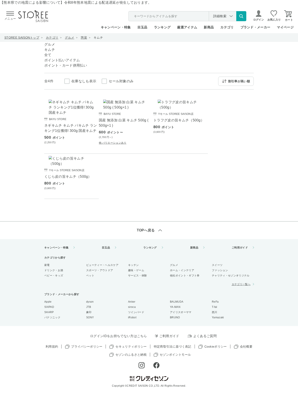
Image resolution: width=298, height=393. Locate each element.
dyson (90, 301)
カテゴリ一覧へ (241, 284)
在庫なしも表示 (83, 81)
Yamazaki (218, 317)
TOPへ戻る (146, 230)
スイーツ (217, 265)
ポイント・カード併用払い (65, 65)
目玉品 (142, 27)
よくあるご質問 (205, 336)
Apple (48, 301)
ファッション (220, 270)
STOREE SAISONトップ (21, 37)
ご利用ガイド (240, 247)
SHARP (49, 312)
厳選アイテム (187, 27)
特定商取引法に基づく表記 (172, 346)
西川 (214, 312)
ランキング (162, 27)
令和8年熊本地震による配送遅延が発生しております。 (108, 2)
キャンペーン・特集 (116, 27)
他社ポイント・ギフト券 (185, 275)
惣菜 (84, 37)
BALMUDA (176, 301)
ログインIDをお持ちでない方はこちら (118, 336)
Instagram (142, 365)
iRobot (132, 317)
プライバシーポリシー (86, 346)
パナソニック (52, 317)
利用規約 (52, 346)
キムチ (98, 37)
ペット (90, 275)
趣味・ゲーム (136, 270)
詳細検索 (219, 16)
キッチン (133, 265)
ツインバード (136, 312)
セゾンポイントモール (175, 354)
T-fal (214, 307)
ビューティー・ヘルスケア (102, 265)
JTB (88, 307)
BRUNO (175, 317)
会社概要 (246, 346)
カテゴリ (52, 37)
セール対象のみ (121, 81)
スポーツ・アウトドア (99, 270)
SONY (90, 317)
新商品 (209, 27)
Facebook (156, 365)
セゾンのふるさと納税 (131, 354)
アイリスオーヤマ (181, 312)
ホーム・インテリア (182, 270)
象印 (89, 312)
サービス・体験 (137, 275)
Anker (131, 301)
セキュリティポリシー (131, 346)
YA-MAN (175, 307)
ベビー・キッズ (53, 275)
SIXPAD (49, 307)
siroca (132, 307)
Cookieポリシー (215, 346)
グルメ (69, 37)
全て (47, 55)
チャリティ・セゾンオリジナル (230, 275)
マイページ (285, 27)
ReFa (215, 301)
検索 (241, 16)
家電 (47, 265)
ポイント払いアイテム (62, 60)
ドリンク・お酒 (53, 270)
